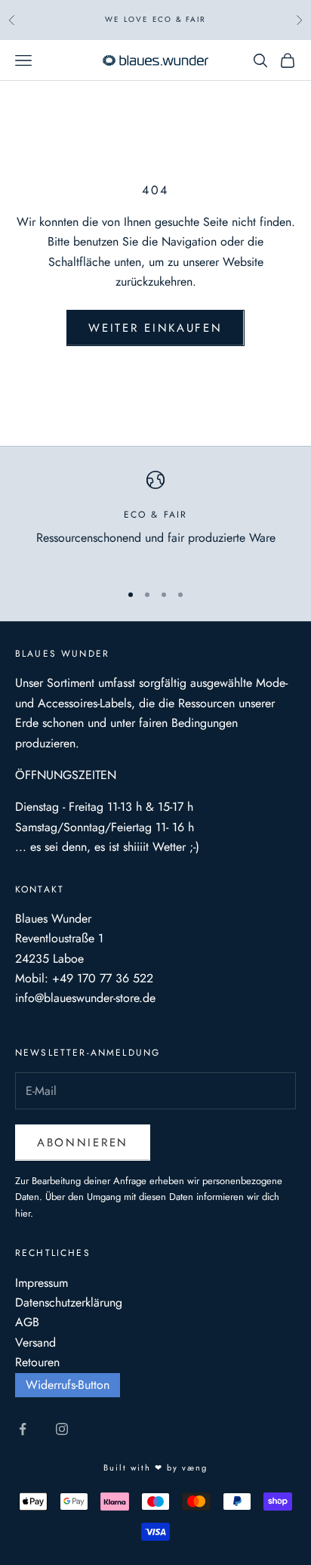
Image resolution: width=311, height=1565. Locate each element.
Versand (35, 1342)
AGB (27, 1322)
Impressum (41, 1282)
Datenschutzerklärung (68, 1302)
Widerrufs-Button (67, 1384)
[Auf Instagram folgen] (61, 1429)
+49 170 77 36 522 (102, 978)
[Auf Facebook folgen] (22, 1429)
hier (22, 1213)
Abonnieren (82, 1142)
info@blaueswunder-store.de (85, 998)
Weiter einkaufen (155, 328)
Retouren (37, 1362)
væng (195, 1467)
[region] (155, 519)
